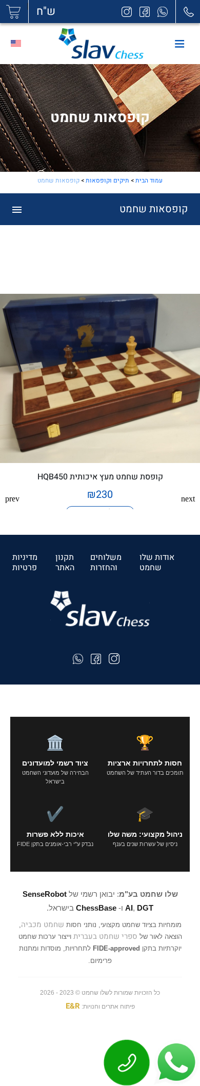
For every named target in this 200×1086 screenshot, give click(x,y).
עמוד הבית (149, 180)
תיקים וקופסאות (107, 180)
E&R (73, 1006)
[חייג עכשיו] (127, 1062)
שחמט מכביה (42, 924)
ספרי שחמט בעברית (105, 936)
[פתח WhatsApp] (175, 1062)
